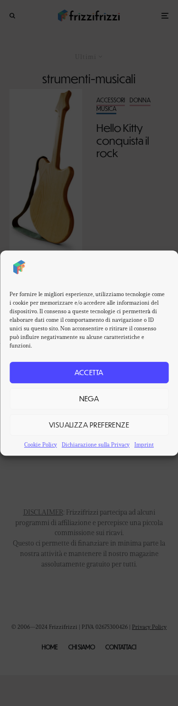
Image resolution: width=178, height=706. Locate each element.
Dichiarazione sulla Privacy (96, 444)
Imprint (144, 444)
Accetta (89, 372)
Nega (89, 398)
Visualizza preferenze (89, 424)
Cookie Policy (40, 444)
